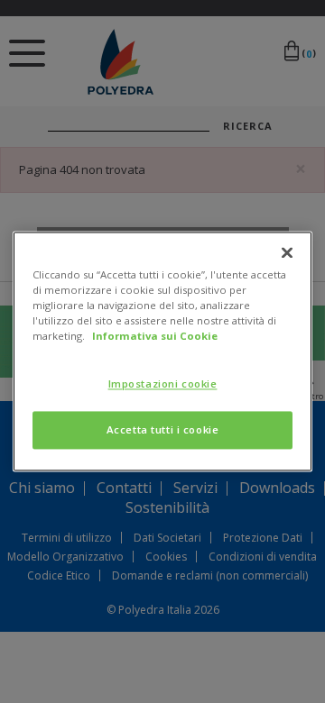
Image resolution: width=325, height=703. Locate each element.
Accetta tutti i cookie (163, 430)
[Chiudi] (287, 252)
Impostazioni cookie (163, 384)
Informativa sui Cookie (155, 336)
